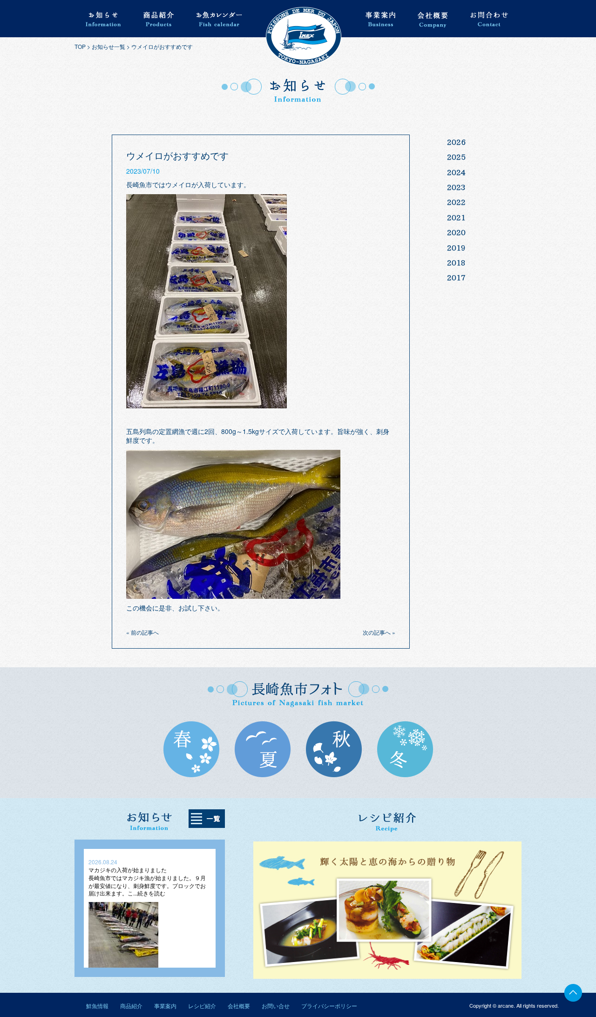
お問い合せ (276, 1006)
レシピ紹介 (202, 1006)
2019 (456, 248)
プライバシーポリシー (329, 1006)
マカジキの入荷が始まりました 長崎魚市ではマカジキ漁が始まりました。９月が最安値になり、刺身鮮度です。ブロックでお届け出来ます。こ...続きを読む (147, 881)
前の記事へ (145, 632)
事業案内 (165, 1006)
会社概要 (239, 1006)
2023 (456, 187)
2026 (456, 142)
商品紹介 (131, 1006)
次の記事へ (377, 632)
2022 (456, 202)
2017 (456, 277)
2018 (456, 262)
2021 (456, 217)
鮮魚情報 (97, 1006)
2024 (456, 172)
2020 (456, 232)
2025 (456, 157)
